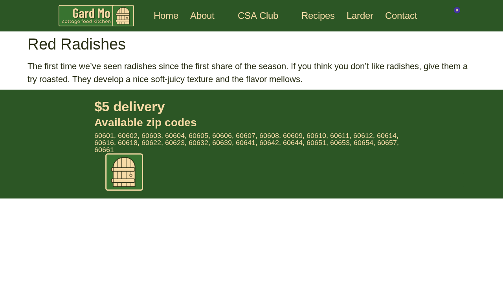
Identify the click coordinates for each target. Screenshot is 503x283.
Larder (360, 15)
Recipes (318, 15)
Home (166, 15)
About (202, 15)
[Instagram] (457, 180)
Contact (401, 15)
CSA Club (258, 15)
